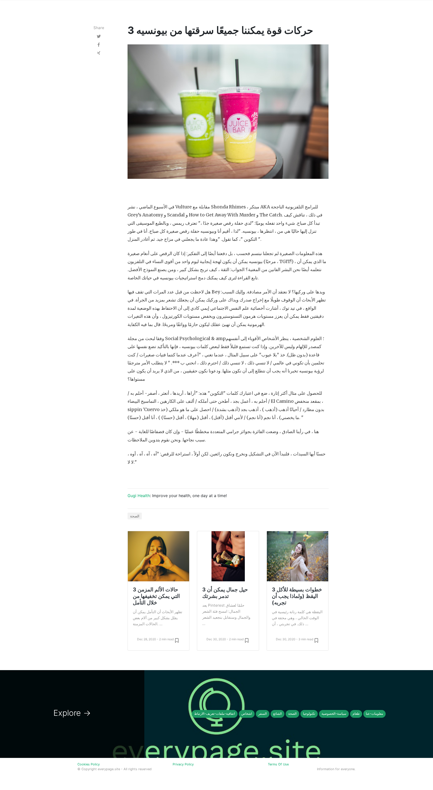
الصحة (134, 516)
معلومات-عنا (374, 714)
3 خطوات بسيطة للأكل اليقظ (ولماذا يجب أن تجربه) (297, 596)
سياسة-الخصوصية (333, 714)
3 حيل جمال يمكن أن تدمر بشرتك (225, 592)
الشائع (277, 714)
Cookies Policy (88, 764)
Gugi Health (139, 495)
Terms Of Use (278, 764)
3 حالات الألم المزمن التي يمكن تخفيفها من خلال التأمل (156, 596)
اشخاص (246, 714)
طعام (356, 714)
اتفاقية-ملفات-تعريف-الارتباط (214, 714)
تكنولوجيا (309, 714)
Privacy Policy (183, 764)
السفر (262, 714)
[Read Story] (177, 640)
